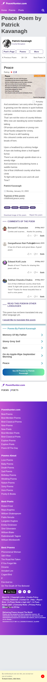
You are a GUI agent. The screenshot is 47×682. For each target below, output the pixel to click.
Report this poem (36, 215)
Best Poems (7, 414)
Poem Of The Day (9, 448)
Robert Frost (7, 506)
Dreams (5, 567)
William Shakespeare (11, 513)
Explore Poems (8, 440)
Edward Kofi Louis (17, 262)
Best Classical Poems (11, 422)
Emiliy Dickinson (9, 525)
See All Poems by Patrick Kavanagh (23, 372)
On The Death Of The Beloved (15, 586)
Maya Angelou (8, 510)
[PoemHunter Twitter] (24, 591)
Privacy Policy (35, 605)
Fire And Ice (6, 582)
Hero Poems (7, 490)
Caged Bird (6, 574)
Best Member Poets (10, 433)
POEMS (5, 390)
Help (33, 600)
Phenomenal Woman (11, 552)
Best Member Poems (11, 418)
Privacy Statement (11, 600)
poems (15, 207)
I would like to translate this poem (19, 320)
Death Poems (7, 468)
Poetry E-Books (8, 494)
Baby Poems (7, 464)
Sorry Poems (7, 486)
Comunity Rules (20, 605)
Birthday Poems (8, 475)
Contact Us (24, 600)
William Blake (7, 532)
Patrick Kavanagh (22, 41)
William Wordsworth (10, 540)
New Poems (7, 425)
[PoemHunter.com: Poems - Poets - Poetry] (14, 3)
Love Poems (7, 460)
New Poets (6, 429)
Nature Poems (8, 483)
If (1, 578)
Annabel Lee (7, 571)
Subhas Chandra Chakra (20, 280)
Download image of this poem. (15, 215)
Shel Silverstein (8, 529)
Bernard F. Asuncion (18, 228)
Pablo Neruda (7, 517)
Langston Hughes (9, 521)
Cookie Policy (32, 597)
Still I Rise (6, 556)
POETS (14, 390)
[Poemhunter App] (9, 591)
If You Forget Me (8, 563)
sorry (32, 207)
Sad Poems (6, 471)
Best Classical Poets (10, 437)
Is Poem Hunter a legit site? (19, 602)
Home (4, 10)
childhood (24, 207)
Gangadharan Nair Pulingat (21, 243)
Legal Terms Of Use (11, 607)
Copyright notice (18, 597)
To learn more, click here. (11, 679)
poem (7, 207)
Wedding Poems (9, 479)
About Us (5, 597)
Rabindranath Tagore (11, 536)
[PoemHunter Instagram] (29, 591)
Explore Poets (7, 444)
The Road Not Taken (10, 559)
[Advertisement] (23, 658)
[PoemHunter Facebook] (20, 591)
